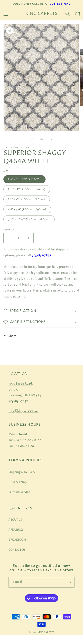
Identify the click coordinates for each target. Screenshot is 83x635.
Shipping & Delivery (22, 472)
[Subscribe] (69, 582)
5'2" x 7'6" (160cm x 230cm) (26, 199)
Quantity (8, 229)
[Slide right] (51, 139)
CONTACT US (17, 549)
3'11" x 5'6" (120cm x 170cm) (27, 189)
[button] (5, 14)
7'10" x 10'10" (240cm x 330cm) (29, 219)
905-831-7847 (60, 4)
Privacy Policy (18, 482)
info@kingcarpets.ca (23, 410)
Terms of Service (19, 491)
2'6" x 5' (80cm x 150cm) (24, 179)
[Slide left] (32, 139)
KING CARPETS (46, 632)
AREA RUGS (16, 529)
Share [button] (12, 336)
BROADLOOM (17, 539)
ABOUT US (15, 519)
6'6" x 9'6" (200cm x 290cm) (27, 209)
